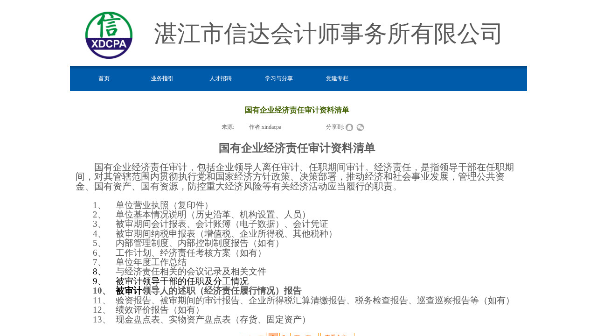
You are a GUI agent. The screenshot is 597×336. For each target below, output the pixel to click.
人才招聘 (220, 78)
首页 (104, 78)
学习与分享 (279, 78)
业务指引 (162, 78)
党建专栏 (337, 78)
